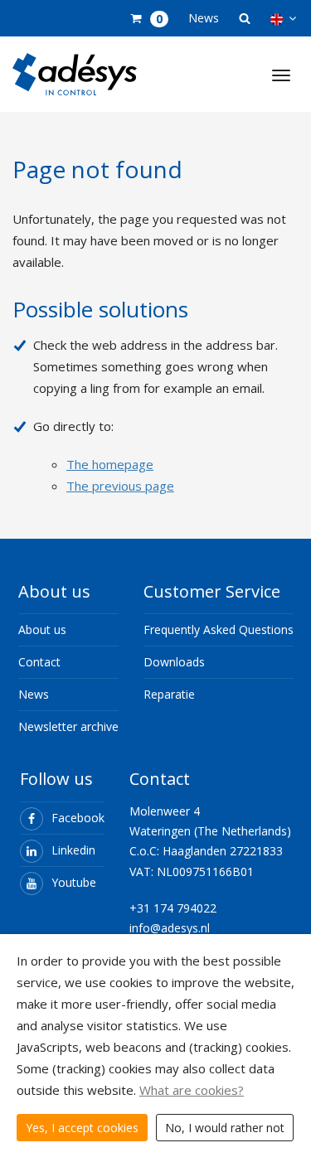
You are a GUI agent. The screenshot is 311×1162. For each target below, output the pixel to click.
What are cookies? (191, 1090)
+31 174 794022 (172, 908)
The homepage (109, 464)
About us (42, 629)
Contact (39, 662)
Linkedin (73, 850)
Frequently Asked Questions (218, 629)
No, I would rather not (224, 1127)
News (203, 18)
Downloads (174, 662)
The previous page (120, 485)
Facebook (77, 818)
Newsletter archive (68, 726)
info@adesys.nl (169, 928)
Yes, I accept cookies (82, 1127)
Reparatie (169, 694)
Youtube (73, 882)
